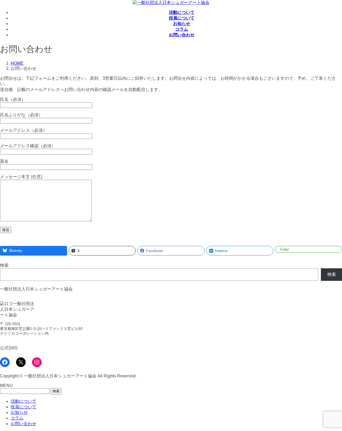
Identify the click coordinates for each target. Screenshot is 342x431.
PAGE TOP (329, 412)
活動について (23, 401)
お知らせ (19, 412)
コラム (17, 418)
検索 (4, 265)
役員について (23, 407)
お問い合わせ (23, 423)
